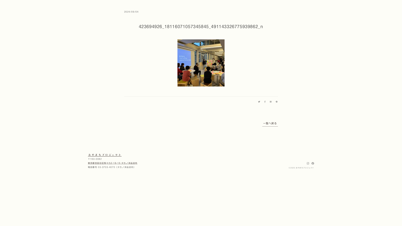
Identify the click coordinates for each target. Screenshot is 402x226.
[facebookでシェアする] (265, 102)
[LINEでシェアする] (277, 102)
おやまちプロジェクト (105, 154)
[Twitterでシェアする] (259, 102)
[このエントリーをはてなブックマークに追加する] (271, 102)
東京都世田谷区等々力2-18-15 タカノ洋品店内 (112, 163)
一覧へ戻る (270, 123)
